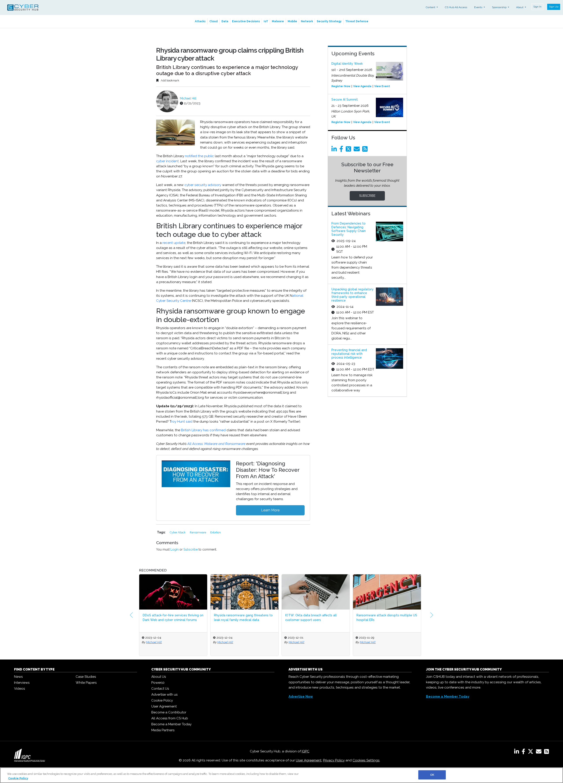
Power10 (158, 683)
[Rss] (365, 150)
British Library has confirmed (203, 430)
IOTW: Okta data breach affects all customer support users (239, 618)
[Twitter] (349, 150)
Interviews (21, 683)
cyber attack (178, 532)
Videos (19, 689)
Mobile (292, 21)
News (18, 677)
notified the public (199, 156)
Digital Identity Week (347, 63)
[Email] (357, 150)
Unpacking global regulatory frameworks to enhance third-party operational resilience (352, 294)
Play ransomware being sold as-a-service (381, 618)
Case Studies (86, 677)
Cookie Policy (162, 700)
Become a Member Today (171, 724)
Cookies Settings (366, 760)
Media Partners (162, 730)
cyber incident (167, 161)
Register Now (340, 86)
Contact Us (160, 689)
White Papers (86, 683)
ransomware (198, 532)
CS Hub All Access (456, 7)
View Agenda (362, 86)
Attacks (200, 21)
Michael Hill (188, 98)
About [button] (520, 7)
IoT (266, 21)
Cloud (213, 21)
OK (432, 774)
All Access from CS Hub (169, 718)
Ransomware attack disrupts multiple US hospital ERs (315, 618)
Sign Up (553, 6)
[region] (281, 775)
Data (224, 21)
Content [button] (431, 7)
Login (174, 549)
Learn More (270, 510)
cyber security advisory (203, 185)
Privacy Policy (334, 760)
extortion (215, 532)
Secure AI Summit (344, 99)
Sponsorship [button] (499, 7)
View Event (382, 86)
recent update (174, 243)
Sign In (537, 6)
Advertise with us (164, 694)
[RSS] (546, 752)
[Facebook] (342, 150)
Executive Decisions (246, 21)
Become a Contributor (168, 712)
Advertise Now (301, 696)
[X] (531, 752)
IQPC (305, 751)
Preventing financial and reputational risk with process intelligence (349, 353)
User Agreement (164, 706)
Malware (278, 21)
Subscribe (190, 549)
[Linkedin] (334, 150)
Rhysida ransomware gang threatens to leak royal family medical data (172, 618)
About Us (158, 677)
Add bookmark (169, 80)
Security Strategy (329, 21)
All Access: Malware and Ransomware (216, 444)
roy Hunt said (181, 422)
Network (307, 21)
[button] (131, 615)
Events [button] (478, 7)
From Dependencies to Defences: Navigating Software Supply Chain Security (348, 229)
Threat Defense (356, 21)
